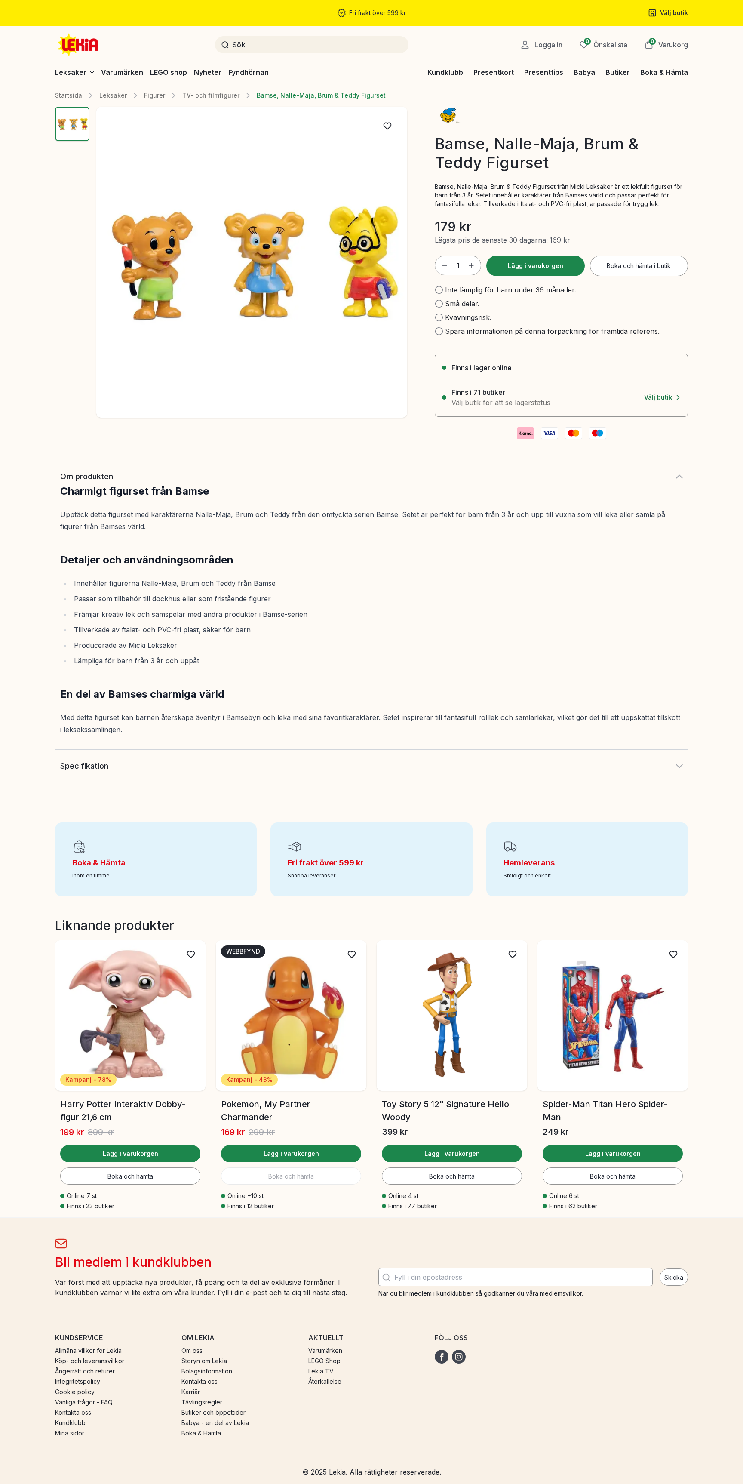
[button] (666, 45)
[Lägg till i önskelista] (387, 126)
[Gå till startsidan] (78, 45)
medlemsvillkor (561, 1293)
